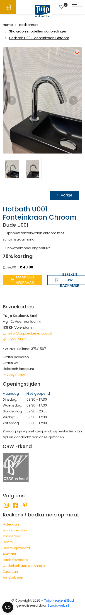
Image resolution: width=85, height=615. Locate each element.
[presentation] (11, 100)
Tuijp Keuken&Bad (59, 600)
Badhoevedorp (15, 559)
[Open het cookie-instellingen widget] (7, 607)
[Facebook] (15, 505)
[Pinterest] (25, 505)
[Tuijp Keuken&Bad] (42, 11)
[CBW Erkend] (16, 467)
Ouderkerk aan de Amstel (24, 565)
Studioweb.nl (58, 605)
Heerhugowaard (16, 548)
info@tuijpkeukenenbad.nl (30, 333)
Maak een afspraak (25, 280)
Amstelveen (13, 577)
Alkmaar (9, 553)
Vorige (66, 195)
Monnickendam (15, 530)
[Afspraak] (8, 7)
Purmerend (12, 536)
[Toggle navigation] (77, 6)
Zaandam (11, 571)
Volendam (11, 524)
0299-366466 (19, 339)
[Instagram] (6, 505)
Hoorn (8, 542)
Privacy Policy (14, 374)
